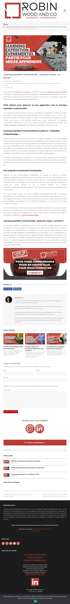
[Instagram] (30, 428)
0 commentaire (9, 87)
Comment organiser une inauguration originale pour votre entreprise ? (34, 348)
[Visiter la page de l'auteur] (8, 299)
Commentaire (7, 390)
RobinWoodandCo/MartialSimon (35, 574)
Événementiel (48, 83)
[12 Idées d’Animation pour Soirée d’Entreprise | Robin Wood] (6, 468)
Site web (5, 377)
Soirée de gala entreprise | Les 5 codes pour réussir (25, 474)
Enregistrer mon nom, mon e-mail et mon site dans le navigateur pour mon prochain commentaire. (30, 386)
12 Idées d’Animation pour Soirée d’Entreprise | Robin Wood (27, 467)
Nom (5, 370)
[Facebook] (3, 543)
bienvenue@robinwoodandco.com (41, 529)
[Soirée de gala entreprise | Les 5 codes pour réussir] (6, 475)
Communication (40, 83)
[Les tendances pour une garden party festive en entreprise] (56, 338)
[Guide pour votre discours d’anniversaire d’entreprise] (6, 461)
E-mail (38, 370)
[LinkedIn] (39, 428)
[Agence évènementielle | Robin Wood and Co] (30, 10)
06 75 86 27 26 (35, 531)
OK (35, 601)
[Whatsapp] (18, 543)
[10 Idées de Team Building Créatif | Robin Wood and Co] (13, 338)
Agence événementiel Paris (29, 83)
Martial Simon (18, 81)
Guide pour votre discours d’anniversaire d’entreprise (25, 461)
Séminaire (55, 83)
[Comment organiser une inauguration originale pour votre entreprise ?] (35, 338)
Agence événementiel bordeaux (13, 83)
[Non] (68, 599)
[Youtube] (14, 543)
